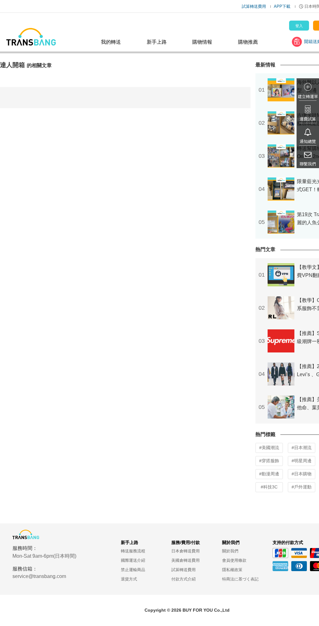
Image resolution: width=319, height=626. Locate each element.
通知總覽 (308, 141)
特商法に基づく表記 (240, 579)
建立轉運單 (308, 96)
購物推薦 (248, 42)
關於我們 (230, 551)
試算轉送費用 (254, 6)
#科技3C (269, 486)
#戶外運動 (302, 486)
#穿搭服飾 (269, 460)
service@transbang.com (39, 576)
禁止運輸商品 (133, 569)
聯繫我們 (308, 164)
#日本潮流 (302, 447)
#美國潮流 (269, 447)
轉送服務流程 (133, 551)
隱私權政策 (232, 569)
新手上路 (157, 42)
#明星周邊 (302, 460)
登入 (299, 26)
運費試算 (308, 119)
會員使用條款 (234, 560)
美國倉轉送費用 (185, 560)
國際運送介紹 (133, 560)
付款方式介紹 (183, 579)
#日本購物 (302, 473)
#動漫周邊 (269, 473)
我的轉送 (111, 42)
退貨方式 (129, 579)
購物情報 (202, 42)
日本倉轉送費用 (185, 551)
